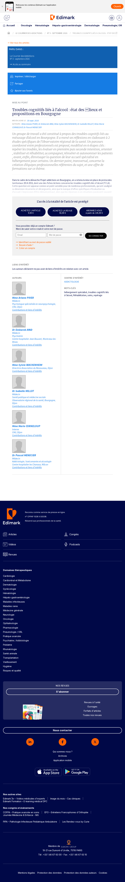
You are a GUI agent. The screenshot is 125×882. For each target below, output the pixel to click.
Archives (62, 756)
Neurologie (8, 614)
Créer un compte (27, 248)
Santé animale (10, 653)
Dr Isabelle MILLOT (23, 391)
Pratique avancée (12, 636)
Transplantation (10, 657)
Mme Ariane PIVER (23, 297)
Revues (12, 554)
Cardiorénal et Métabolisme (17, 580)
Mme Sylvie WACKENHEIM (27, 365)
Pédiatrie (7, 644)
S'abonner (62, 691)
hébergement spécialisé (75, 292)
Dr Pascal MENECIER (24, 455)
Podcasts (74, 544)
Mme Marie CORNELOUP (26, 426)
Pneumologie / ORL (113, 25)
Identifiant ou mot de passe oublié (35, 242)
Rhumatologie (10, 649)
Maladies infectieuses (14, 601)
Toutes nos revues (92, 715)
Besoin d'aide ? (26, 245)
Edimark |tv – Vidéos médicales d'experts (24, 798)
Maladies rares (10, 606)
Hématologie (42, 25)
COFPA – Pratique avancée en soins (21, 812)
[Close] (2, 6)
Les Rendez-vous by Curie (75, 821)
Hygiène (7, 666)
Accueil (10, 25)
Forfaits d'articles (92, 711)
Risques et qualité (12, 670)
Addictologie (71, 282)
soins (90, 295)
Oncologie (26, 25)
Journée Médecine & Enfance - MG (21, 815)
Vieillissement (10, 662)
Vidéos (12, 544)
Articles (12, 534)
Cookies (103, 872)
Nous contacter (62, 730)
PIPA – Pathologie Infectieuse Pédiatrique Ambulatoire (30, 821)
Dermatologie (92, 25)
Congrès (74, 534)
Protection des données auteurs (80, 872)
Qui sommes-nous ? (62, 751)
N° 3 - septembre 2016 (57, 33)
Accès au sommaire (21, 64)
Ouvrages (92, 706)
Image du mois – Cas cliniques (65, 798)
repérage (98, 295)
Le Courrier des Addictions (29, 33)
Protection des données (49, 872)
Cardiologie (9, 576)
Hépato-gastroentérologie (66, 25)
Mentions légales (26, 872)
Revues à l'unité (92, 702)
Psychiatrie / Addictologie (16, 640)
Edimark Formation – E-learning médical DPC (25, 801)
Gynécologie (9, 589)
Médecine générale (13, 610)
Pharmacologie (10, 627)
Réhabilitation (79, 295)
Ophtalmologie (10, 623)
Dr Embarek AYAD (22, 329)
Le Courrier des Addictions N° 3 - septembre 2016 (22, 57)
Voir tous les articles (19, 43)
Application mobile (62, 760)
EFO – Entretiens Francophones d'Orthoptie (66, 812)
